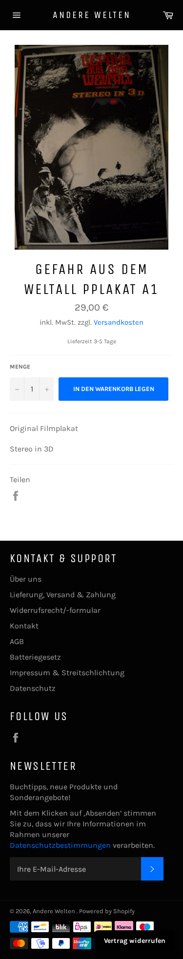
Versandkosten (118, 322)
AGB (17, 641)
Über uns (25, 579)
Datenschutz (33, 688)
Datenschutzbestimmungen (61, 845)
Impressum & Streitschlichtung (67, 672)
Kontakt (24, 625)
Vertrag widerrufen (134, 941)
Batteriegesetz (35, 657)
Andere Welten (92, 14)
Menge (20, 366)
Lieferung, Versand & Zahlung (63, 594)
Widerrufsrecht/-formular (55, 610)
